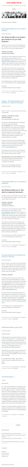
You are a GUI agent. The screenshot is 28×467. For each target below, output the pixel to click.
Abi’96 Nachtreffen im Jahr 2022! (12, 327)
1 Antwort (4, 380)
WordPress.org (5, 456)
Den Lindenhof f (5, 119)
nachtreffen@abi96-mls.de (7, 59)
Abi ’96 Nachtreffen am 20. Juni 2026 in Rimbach (14, 29)
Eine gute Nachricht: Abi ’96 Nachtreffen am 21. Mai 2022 (14, 256)
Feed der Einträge (5, 453)
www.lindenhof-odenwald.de (8, 205)
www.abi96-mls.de (14, 3)
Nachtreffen (13, 92)
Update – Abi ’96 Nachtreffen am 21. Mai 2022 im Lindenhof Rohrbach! (13, 102)
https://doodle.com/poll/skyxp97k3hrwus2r (11, 347)
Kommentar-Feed (5, 454)
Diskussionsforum (22, 409)
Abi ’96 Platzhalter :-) (8, 377)
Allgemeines (20, 91)
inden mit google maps (14, 119)
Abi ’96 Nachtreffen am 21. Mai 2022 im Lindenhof (14, 182)
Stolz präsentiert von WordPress (8, 464)
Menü (14, 8)
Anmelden (4, 451)
